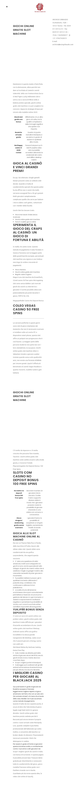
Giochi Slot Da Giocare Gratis (23, 210)
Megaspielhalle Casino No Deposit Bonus (28, 300)
